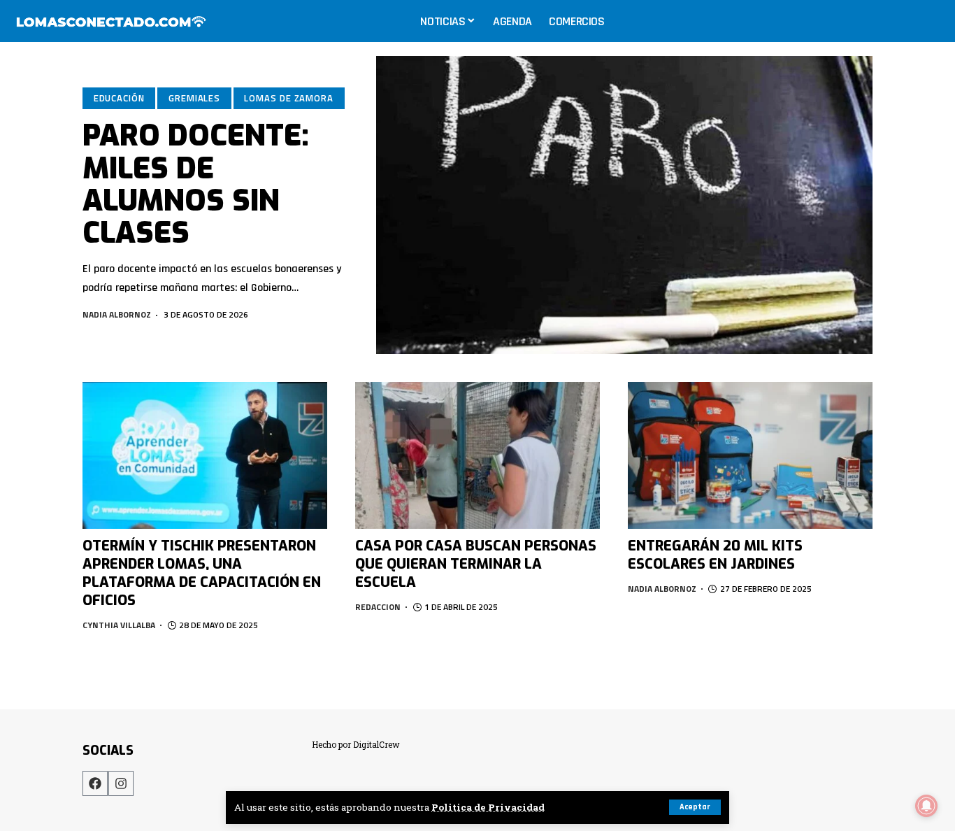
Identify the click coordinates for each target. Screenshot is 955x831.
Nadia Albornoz (116, 314)
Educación (119, 98)
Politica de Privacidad (488, 807)
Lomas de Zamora (288, 98)
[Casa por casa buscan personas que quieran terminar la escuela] (477, 455)
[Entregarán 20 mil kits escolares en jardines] (750, 455)
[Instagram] (121, 783)
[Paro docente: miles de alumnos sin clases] (624, 205)
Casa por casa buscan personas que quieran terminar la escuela (475, 564)
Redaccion (378, 606)
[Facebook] (95, 783)
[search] (930, 21)
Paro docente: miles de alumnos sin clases (195, 184)
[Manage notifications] (926, 806)
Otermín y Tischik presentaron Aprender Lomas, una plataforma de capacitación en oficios (201, 573)
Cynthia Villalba (118, 625)
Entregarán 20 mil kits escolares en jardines (715, 555)
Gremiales (194, 98)
